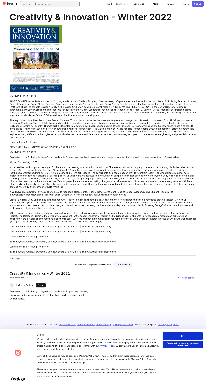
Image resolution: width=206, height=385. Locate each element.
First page (15, 258)
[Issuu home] (10, 3)
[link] (109, 4)
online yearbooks (86, 324)
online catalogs (103, 324)
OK (182, 336)
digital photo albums (123, 324)
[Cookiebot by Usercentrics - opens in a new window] (18, 379)
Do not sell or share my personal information (183, 344)
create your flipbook (168, 324)
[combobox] (52, 4)
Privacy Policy (106, 346)
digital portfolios (67, 324)
